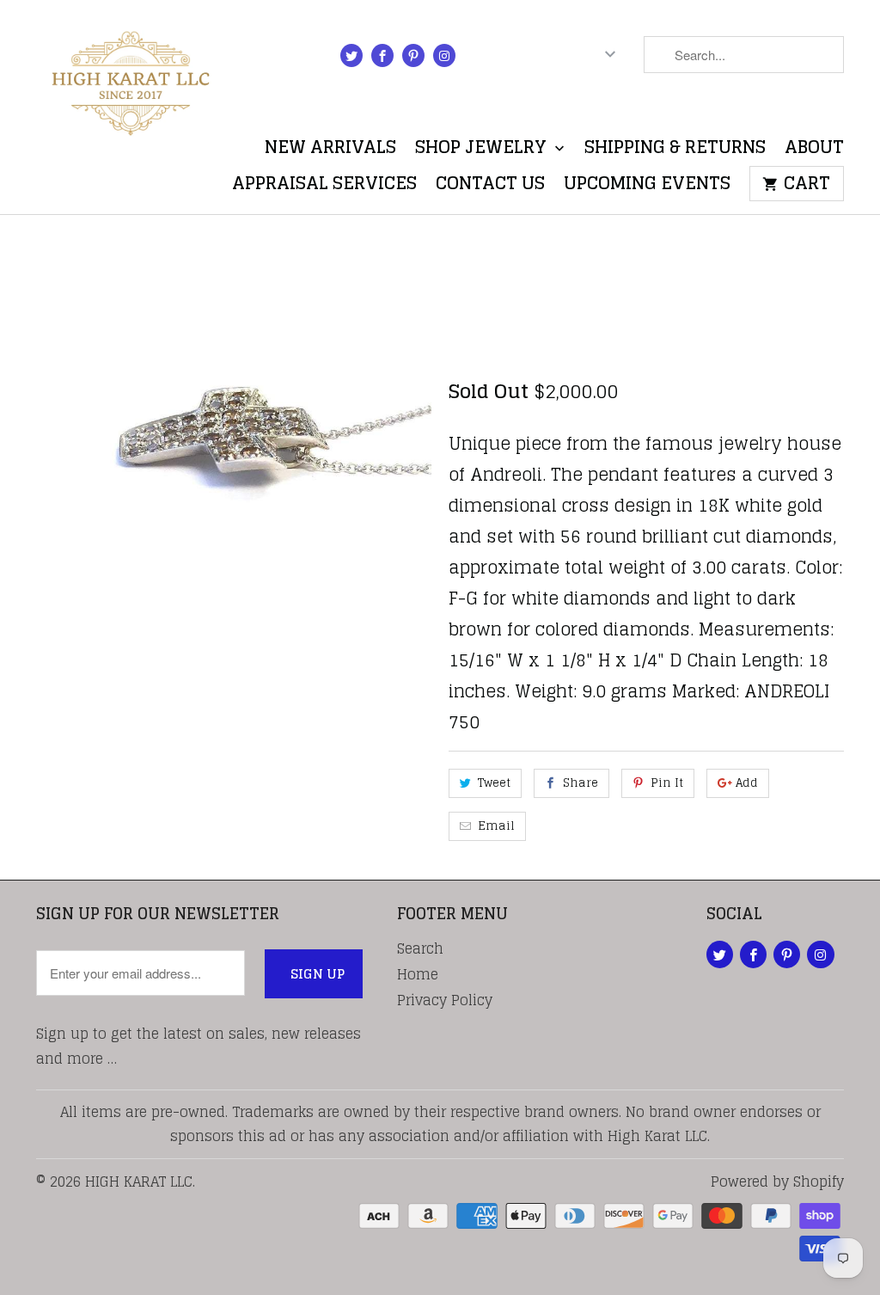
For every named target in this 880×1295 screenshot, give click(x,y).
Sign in (506, 58)
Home (417, 974)
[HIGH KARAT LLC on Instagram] (444, 55)
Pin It (667, 783)
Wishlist (802, 106)
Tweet (494, 783)
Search (420, 948)
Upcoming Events (647, 187)
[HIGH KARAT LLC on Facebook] (382, 55)
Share (580, 783)
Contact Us (490, 187)
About (814, 151)
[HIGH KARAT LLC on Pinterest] (413, 55)
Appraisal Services (324, 187)
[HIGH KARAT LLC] (130, 78)
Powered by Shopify (777, 1181)
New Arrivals (330, 151)
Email (496, 826)
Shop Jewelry (483, 151)
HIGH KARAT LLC (138, 1181)
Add (747, 783)
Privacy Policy (444, 1000)
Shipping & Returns (675, 151)
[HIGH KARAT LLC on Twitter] (351, 55)
